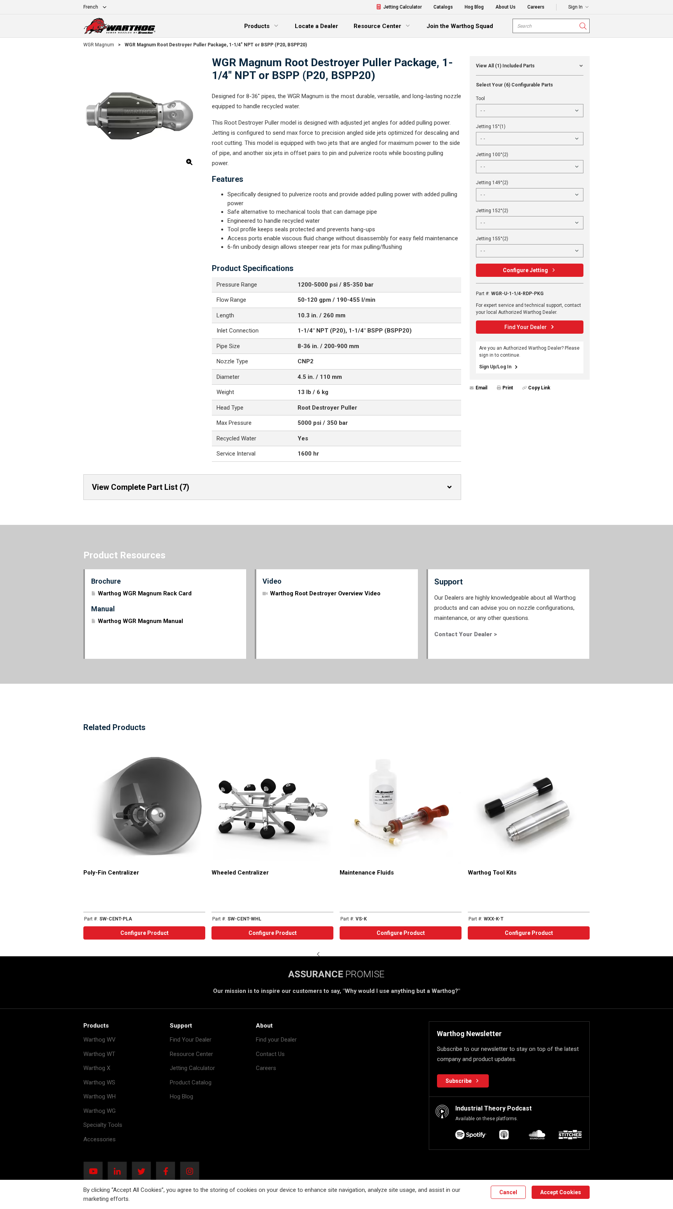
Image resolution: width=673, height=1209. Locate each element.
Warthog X (96, 1068)
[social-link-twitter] (144, 1171)
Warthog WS (99, 1082)
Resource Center (191, 1054)
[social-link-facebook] (168, 1171)
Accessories (99, 1139)
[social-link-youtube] (95, 1171)
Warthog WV (99, 1039)
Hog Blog (181, 1096)
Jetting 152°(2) (492, 210)
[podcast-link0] (470, 1136)
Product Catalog (190, 1082)
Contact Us (270, 1054)
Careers (266, 1068)
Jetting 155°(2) (492, 238)
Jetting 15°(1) (491, 126)
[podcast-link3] (570, 1136)
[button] (318, 954)
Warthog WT (99, 1054)
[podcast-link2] (537, 1136)
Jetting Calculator (192, 1068)
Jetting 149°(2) (492, 182)
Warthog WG (99, 1110)
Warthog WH (99, 1096)
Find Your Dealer (190, 1039)
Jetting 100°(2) (492, 154)
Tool (480, 98)
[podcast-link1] (504, 1136)
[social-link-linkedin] (119, 1171)
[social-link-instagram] (192, 1171)
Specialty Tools (102, 1124)
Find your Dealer (276, 1039)
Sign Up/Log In (495, 367)
